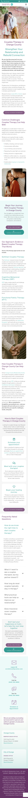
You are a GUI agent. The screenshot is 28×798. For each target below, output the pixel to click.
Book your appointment (16, 451)
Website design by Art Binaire (17, 773)
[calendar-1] (14, 702)
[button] (26, 4)
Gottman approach (19, 267)
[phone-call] (14, 676)
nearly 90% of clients (16, 94)
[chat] (14, 689)
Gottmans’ (7, 260)
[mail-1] (14, 662)
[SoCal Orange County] (7, 4)
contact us (7, 452)
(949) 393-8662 (14, 682)
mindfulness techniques (8, 385)
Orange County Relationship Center (15, 373)
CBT (3, 282)
